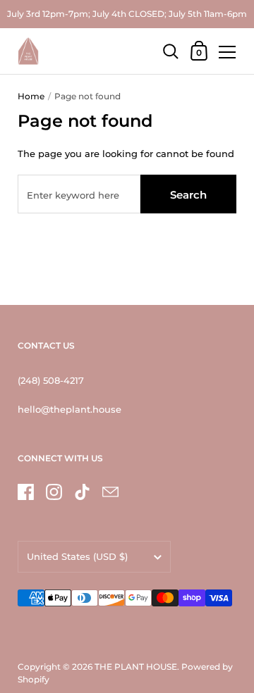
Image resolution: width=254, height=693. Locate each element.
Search (188, 194)
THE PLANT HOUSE (136, 666)
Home (31, 96)
